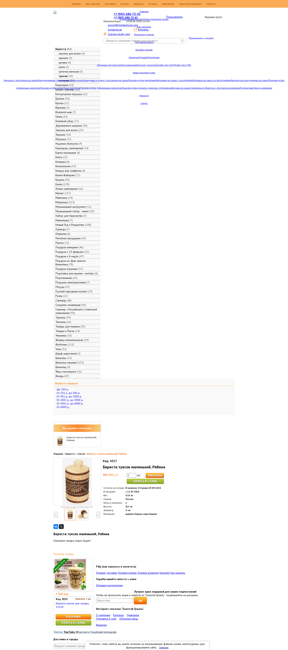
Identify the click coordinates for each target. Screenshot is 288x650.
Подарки (58, 453)
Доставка (110, 3)
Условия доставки (106, 573)
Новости (211, 3)
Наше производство (190, 3)
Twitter (58, 632)
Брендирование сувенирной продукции (59, 80)
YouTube (70, 632)
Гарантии (139, 3)
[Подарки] (74, 28)
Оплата (124, 3)
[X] (61, 526)
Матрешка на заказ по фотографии (210, 80)
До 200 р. (63, 389)
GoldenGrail (115, 29)
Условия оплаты (127, 573)
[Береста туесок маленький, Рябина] (70, 514)
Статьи (144, 103)
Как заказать (93, 3)
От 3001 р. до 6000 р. (70, 403)
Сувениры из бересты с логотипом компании (215, 87)
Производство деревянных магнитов (100, 87)
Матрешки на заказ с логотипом (173, 80)
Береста (70, 453)
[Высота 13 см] (70, 589)
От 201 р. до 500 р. (68, 393)
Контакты (138, 19)
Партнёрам (168, 3)
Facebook (97, 632)
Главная (76, 3)
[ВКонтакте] (55, 526)
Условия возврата (148, 573)
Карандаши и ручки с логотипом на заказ (105, 80)
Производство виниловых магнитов (60, 87)
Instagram (110, 632)
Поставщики (129, 64)
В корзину (73, 616)
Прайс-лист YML (182, 64)
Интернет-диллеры (146, 64)
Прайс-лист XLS (165, 64)
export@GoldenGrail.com (123, 25)
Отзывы (153, 3)
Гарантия (164, 573)
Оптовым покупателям (109, 64)
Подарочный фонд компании (256, 87)
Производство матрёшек (142, 80)
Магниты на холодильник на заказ (249, 80)
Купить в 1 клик (145, 481)
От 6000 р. (63, 407)
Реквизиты (133, 615)
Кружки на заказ (181, 87)
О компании (126, 19)
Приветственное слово (155, 19)
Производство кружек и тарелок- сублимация (146, 87)
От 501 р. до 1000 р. (69, 396)
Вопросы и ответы (144, 34)
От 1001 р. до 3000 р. (70, 400)
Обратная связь (128, 618)
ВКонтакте (83, 632)
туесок (81, 453)
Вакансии (101, 625)
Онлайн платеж (144, 49)
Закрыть (163, 647)
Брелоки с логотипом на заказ (20, 80)
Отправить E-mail (106, 618)
